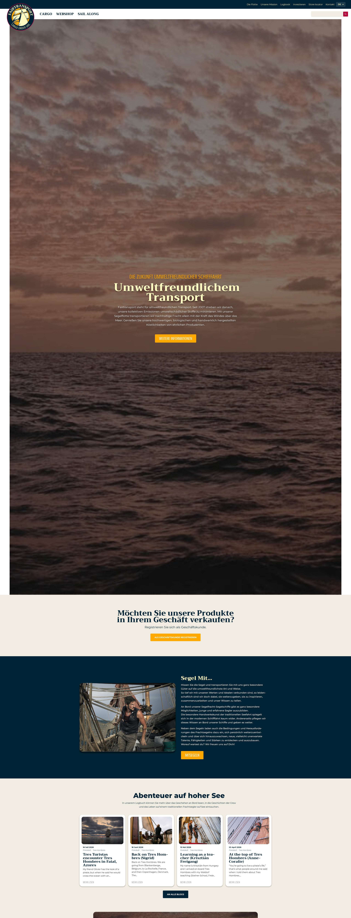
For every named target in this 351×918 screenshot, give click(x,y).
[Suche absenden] (345, 14)
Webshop (65, 14)
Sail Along (88, 14)
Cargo (46, 14)
